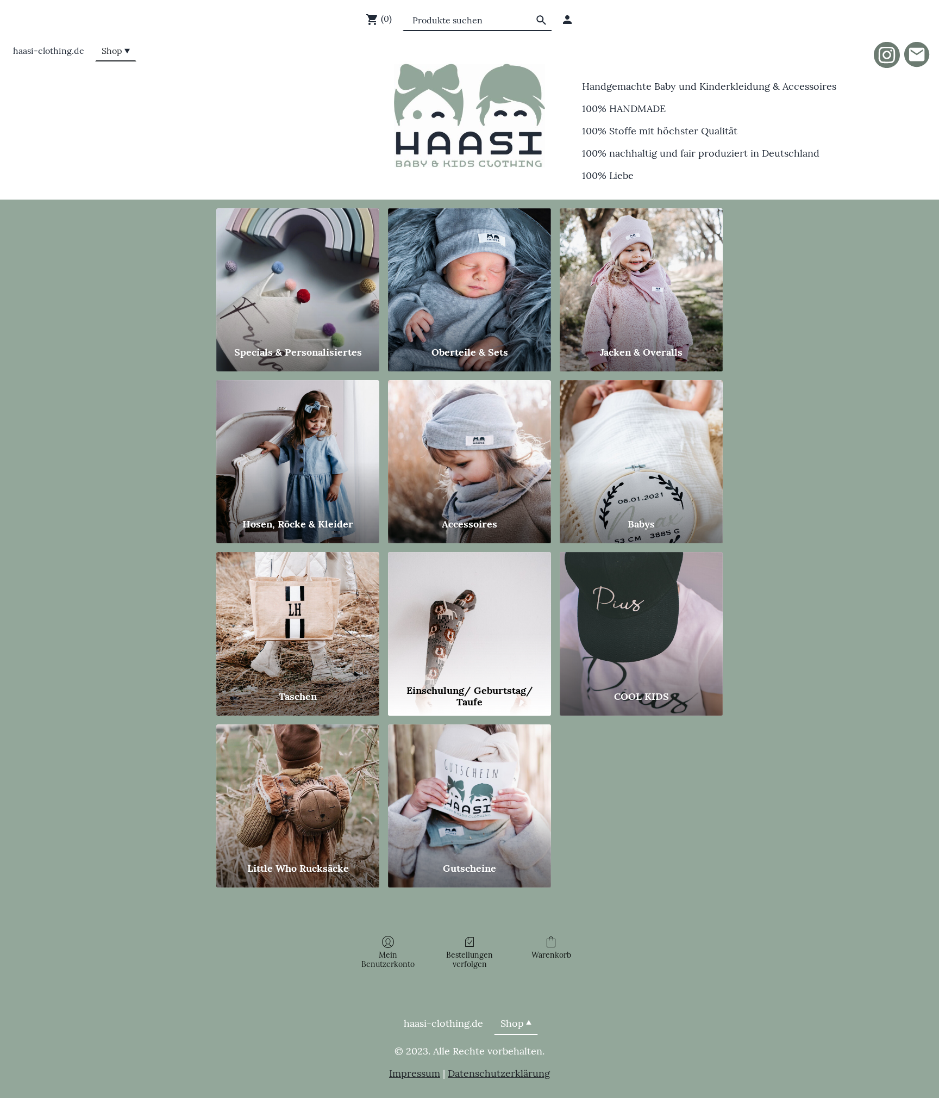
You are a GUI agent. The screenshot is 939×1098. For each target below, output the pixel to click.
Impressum (414, 1073)
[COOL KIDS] (641, 616)
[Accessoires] (469, 444)
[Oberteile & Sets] (469, 272)
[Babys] (641, 444)
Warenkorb (551, 955)
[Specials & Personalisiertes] (297, 272)
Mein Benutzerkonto (388, 959)
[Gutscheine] (469, 788)
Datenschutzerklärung (499, 1073)
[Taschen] (297, 616)
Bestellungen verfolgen (469, 959)
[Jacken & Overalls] (641, 272)
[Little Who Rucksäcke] (297, 788)
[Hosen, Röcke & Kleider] (297, 444)
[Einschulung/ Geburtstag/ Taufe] (469, 616)
